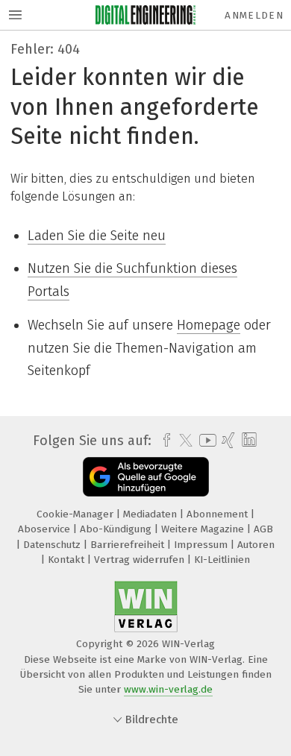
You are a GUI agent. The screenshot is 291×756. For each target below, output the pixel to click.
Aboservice (45, 529)
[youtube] (205, 440)
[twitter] (182, 441)
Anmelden (254, 15)
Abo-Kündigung (117, 529)
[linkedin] (247, 440)
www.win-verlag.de (168, 689)
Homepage (208, 325)
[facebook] (163, 440)
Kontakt (67, 559)
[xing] (226, 441)
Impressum (202, 544)
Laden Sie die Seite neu (97, 235)
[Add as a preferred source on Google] (146, 477)
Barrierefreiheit (128, 544)
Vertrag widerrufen (140, 559)
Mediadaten (151, 514)
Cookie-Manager (76, 514)
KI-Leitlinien (222, 559)
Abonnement (219, 514)
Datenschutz (53, 544)
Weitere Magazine (204, 529)
